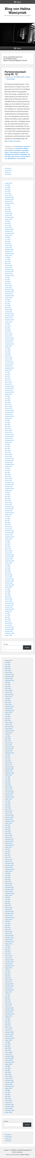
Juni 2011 (7, 518)
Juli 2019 (7, 324)
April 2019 (8, 330)
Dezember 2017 (9, 362)
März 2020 (8, 307)
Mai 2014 (7, 448)
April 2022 (8, 261)
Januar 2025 (8, 215)
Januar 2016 (8, 408)
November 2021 (9, 271)
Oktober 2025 (8, 201)
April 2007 (8, 619)
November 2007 (9, 605)
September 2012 (9, 488)
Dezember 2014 (9, 434)
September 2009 (9, 561)
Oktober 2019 (8, 318)
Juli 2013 (7, 468)
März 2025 (8, 211)
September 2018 (9, 344)
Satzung (22, 156)
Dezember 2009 (9, 555)
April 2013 (8, 474)
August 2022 (8, 255)
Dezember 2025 (9, 197)
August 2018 (8, 346)
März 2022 (8, 263)
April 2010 (8, 547)
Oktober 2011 (8, 510)
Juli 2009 (7, 565)
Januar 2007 (8, 625)
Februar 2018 (8, 358)
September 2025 (9, 203)
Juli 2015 (7, 420)
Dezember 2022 (9, 249)
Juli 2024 (7, 221)
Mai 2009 (7, 569)
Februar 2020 (8, 309)
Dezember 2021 (9, 269)
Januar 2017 (8, 384)
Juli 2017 (7, 372)
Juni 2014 (7, 446)
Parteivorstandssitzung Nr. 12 (15, 73)
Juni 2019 (7, 326)
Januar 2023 (8, 247)
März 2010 (8, 549)
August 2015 (8, 418)
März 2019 (8, 332)
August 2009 (8, 563)
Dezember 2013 (9, 458)
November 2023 (9, 229)
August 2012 (8, 490)
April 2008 (8, 595)
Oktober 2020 (8, 293)
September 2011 (9, 512)
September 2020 (9, 295)
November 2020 (9, 291)
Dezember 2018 (9, 338)
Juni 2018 (7, 350)
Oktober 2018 (8, 342)
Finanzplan (22, 152)
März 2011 (8, 524)
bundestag (17, 150)
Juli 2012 (7, 492)
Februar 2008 (8, 599)
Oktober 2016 (8, 390)
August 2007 (8, 611)
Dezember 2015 (9, 410)
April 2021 (8, 281)
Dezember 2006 (9, 627)
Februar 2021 (8, 285)
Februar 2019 (8, 334)
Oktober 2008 (8, 583)
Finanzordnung (14, 152)
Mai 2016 (7, 400)
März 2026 (8, 193)
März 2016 (8, 404)
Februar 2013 (8, 478)
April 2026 (8, 191)
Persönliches (19, 146)
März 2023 (8, 243)
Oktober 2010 (8, 535)
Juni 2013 (7, 470)
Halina (28, 77)
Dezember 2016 (9, 386)
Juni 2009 (7, 567)
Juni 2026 (7, 187)
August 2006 (8, 635)
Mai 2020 (7, 303)
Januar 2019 (8, 336)
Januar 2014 (8, 456)
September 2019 (9, 320)
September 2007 (9, 609)
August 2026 (8, 183)
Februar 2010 (8, 551)
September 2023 (9, 233)
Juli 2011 (7, 516)
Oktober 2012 (8, 486)
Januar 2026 (8, 195)
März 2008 (8, 597)
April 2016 (8, 402)
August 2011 (8, 514)
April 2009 (8, 571)
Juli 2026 (7, 185)
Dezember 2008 (9, 579)
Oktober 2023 (8, 231)
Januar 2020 (8, 312)
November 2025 (9, 199)
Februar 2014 (8, 454)
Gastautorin (8, 168)
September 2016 (9, 392)
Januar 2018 (8, 360)
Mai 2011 (7, 520)
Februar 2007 (8, 623)
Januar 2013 (8, 480)
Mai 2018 (7, 352)
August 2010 (8, 539)
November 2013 (9, 460)
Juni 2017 (7, 374)
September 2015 (9, 416)
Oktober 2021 (8, 273)
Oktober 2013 (8, 462)
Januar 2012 (8, 504)
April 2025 (8, 209)
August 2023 (8, 235)
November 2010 (9, 532)
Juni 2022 (7, 259)
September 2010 (9, 537)
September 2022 (9, 253)
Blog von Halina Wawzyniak (17, 11)
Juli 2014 (7, 444)
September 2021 (9, 275)
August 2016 (8, 394)
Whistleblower (12, 158)
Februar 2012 (8, 502)
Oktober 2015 (8, 414)
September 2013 (9, 464)
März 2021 (8, 283)
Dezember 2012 (9, 482)
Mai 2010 (7, 545)
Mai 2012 (7, 496)
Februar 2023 (8, 245)
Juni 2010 (7, 543)
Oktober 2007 (8, 607)
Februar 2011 (8, 526)
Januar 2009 (8, 577)
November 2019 (9, 316)
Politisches (27, 146)
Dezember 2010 (9, 530)
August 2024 (8, 219)
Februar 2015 (8, 430)
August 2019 (8, 322)
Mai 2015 (7, 424)
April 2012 (8, 498)
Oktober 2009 (8, 559)
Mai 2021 (7, 279)
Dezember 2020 (9, 289)
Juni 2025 (7, 207)
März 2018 (8, 356)
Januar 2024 (8, 227)
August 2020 (8, 297)
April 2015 (8, 426)
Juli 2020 (7, 299)
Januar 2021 (8, 287)
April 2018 (8, 354)
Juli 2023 (7, 237)
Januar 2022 (8, 267)
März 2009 (8, 573)
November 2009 (9, 557)
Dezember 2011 (9, 506)
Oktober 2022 (8, 251)
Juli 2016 (7, 396)
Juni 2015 (7, 422)
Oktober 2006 (8, 631)
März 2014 (8, 452)
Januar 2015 (8, 432)
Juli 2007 (7, 613)
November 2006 (9, 629)
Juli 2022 (7, 257)
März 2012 (8, 500)
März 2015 (8, 428)
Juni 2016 (7, 398)
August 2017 (8, 370)
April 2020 (8, 305)
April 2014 (8, 450)
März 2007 (8, 621)
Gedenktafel (23, 154)
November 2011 (9, 508)
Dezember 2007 (9, 603)
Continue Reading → (15, 141)
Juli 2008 (7, 589)
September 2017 (9, 368)
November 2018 (9, 340)
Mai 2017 (7, 376)
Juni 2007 (7, 615)
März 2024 (8, 225)
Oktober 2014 (8, 438)
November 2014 (9, 436)
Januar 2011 (8, 528)
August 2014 (8, 442)
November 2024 (9, 217)
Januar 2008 (8, 601)
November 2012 (9, 484)
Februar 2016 (8, 406)
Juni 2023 (7, 239)
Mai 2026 (7, 189)
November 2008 (9, 581)
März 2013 (8, 476)
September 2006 (9, 633)
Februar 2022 (8, 265)
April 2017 (8, 378)
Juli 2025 (7, 205)
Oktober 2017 (8, 366)
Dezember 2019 (9, 314)
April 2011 (7, 522)
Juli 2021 (7, 277)
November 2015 (9, 412)
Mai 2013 (7, 472)
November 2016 (9, 388)
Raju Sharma (15, 156)
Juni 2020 (7, 301)
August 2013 (8, 466)
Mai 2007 (7, 617)
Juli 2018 (7, 348)
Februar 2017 (8, 382)
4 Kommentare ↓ (11, 79)
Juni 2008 (7, 591)
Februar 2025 (8, 213)
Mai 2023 (7, 241)
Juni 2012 (7, 494)
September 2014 (9, 440)
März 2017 (8, 380)
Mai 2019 (7, 328)
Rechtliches (8, 174)
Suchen (6, 644)
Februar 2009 (8, 575)
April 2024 (8, 223)
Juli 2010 (7, 541)
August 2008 (8, 587)
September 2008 (9, 585)
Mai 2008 (7, 593)
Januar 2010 (8, 553)
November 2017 (9, 364)
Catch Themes (25, 1154)
